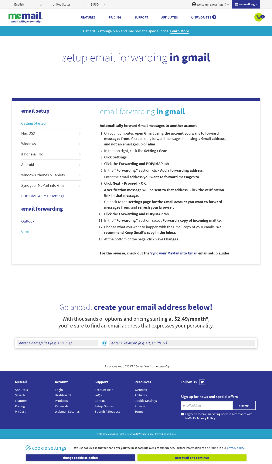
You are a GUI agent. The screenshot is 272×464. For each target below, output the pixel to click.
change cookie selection (80, 457)
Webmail (141, 390)
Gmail (26, 231)
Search (20, 395)
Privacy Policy (145, 433)
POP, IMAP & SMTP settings (42, 195)
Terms (139, 411)
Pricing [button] (115, 17)
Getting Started (33, 123)
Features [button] (88, 17)
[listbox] (28, 4)
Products (61, 400)
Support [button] (141, 17)
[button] (259, 18)
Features (21, 400)
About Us (21, 390)
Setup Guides (104, 406)
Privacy (140, 406)
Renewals (61, 406)
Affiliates (141, 395)
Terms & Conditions (165, 433)
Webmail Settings (67, 411)
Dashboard (63, 395)
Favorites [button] (204, 17)
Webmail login (247, 4)
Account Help (104, 390)
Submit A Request (107, 411)
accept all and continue (192, 457)
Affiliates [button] (169, 17)
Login (59, 390)
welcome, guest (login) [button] (211, 4)
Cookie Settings (146, 400)
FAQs (98, 395)
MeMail (108, 433)
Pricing (20, 406)
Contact (100, 400)
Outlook (27, 221)
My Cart (20, 411)
